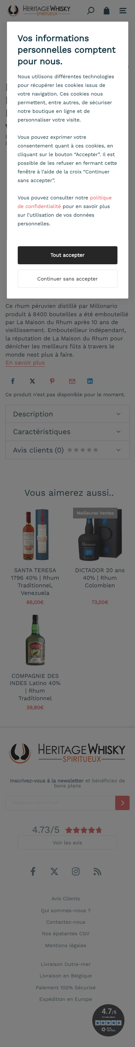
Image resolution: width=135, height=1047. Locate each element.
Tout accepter (67, 255)
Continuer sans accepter (67, 279)
